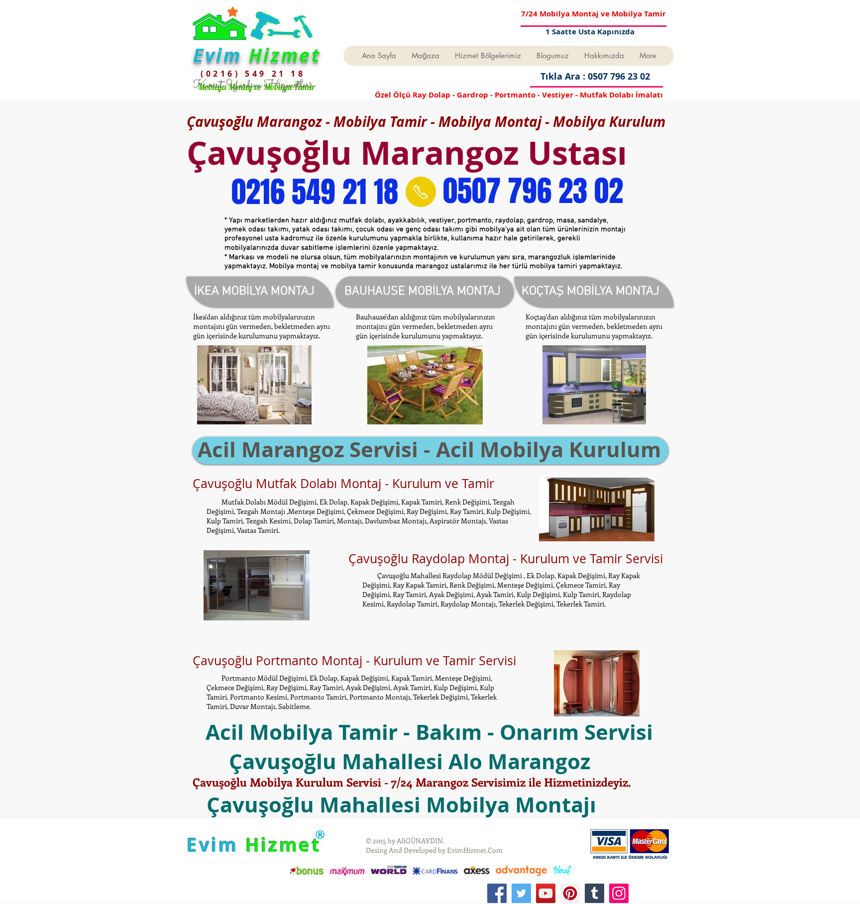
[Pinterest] (570, 893)
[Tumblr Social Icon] (594, 893)
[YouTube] (545, 893)
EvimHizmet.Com (475, 850)
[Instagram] (619, 893)
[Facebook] (497, 893)
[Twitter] (521, 893)
